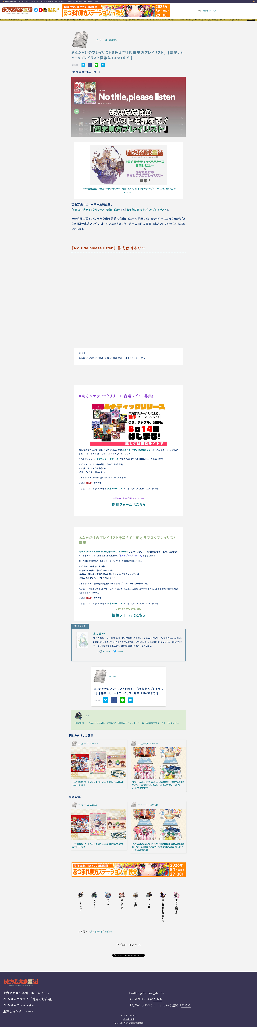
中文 (204, 11)
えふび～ (99, 633)
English (215, 11)
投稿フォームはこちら (128, 504)
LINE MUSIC (122, 551)
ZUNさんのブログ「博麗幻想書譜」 (53, 1)
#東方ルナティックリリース (131, 723)
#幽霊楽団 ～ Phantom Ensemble (90, 723)
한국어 (209, 11)
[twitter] (83, 65)
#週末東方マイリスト (156, 723)
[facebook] (90, 65)
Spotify (111, 551)
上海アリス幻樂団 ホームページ (28, 1)
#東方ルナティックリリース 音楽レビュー (97, 209)
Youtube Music (99, 551)
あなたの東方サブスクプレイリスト (147, 209)
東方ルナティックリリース (107, 459)
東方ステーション (114, 488)
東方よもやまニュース (90, 1)
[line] (96, 65)
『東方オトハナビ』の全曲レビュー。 (138, 449)
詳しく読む (251, 20)
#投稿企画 (111, 723)
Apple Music (85, 551)
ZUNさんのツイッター (74, 1)
